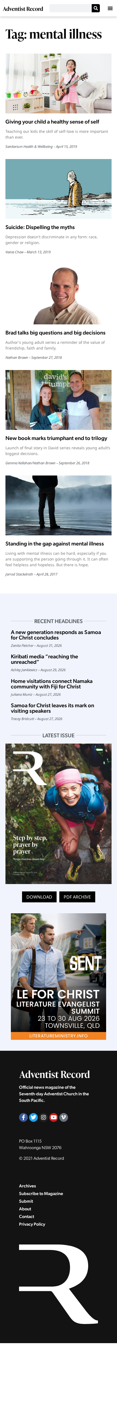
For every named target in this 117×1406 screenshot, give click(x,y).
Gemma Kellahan (18, 462)
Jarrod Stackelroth (19, 574)
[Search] (96, 8)
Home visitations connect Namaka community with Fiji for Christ (52, 684)
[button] (110, 8)
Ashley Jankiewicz (24, 669)
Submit (26, 1201)
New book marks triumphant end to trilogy (56, 438)
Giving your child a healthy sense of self (52, 121)
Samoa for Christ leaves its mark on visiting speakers (52, 708)
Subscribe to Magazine (41, 1193)
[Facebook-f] (23, 1117)
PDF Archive (77, 897)
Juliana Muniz (21, 694)
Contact (26, 1216)
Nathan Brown (16, 357)
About (25, 1208)
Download (39, 897)
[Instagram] (43, 1117)
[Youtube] (53, 1117)
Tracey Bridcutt (22, 718)
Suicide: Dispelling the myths (40, 227)
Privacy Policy (32, 1224)
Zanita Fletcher (22, 645)
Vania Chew (14, 252)
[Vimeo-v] (63, 1117)
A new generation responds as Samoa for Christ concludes (56, 635)
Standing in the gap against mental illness (54, 543)
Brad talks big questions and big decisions (55, 332)
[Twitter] (33, 1117)
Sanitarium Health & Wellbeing (29, 146)
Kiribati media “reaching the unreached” (44, 659)
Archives (27, 1185)
